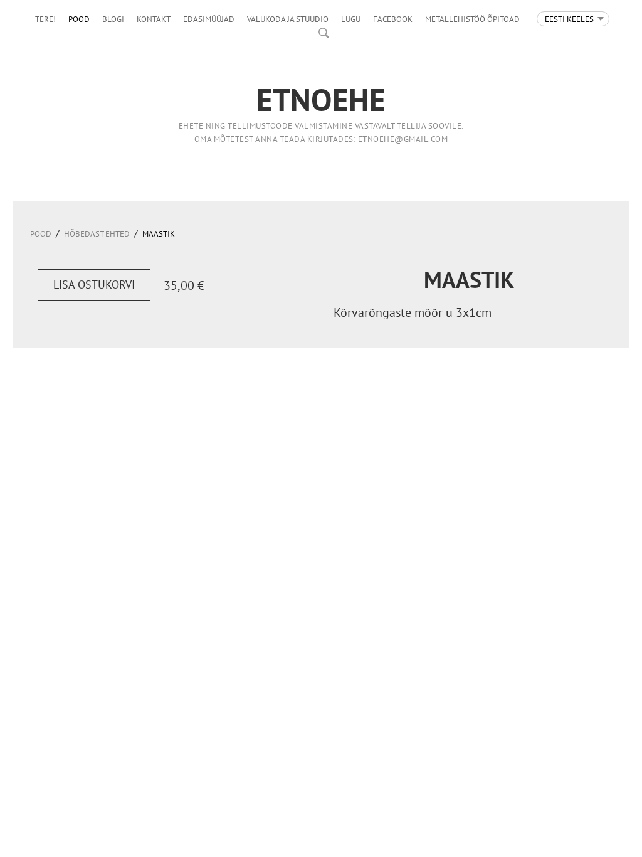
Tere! (45, 19)
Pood (79, 19)
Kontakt (154, 19)
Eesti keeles (569, 19)
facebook (393, 19)
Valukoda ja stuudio (288, 19)
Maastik (158, 233)
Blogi (113, 19)
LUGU (350, 19)
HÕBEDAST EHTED (97, 233)
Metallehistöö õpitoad (472, 19)
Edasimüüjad (208, 19)
